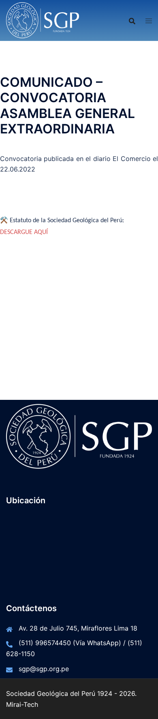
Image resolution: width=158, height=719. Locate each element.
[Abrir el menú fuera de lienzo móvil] (148, 20)
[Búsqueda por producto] (132, 20)
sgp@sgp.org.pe (44, 669)
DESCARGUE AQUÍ (24, 232)
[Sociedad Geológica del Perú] (42, 19)
